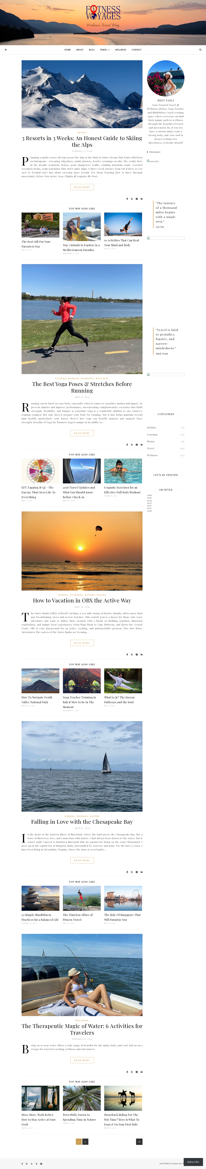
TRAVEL (103, 49)
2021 (149, 507)
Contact (137, 49)
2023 (149, 502)
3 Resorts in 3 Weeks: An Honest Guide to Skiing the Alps (82, 141)
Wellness (102, 378)
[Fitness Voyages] (103, 22)
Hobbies (73, 378)
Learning (87, 378)
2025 (149, 497)
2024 (149, 500)
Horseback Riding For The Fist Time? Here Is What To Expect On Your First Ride (121, 1119)
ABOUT (80, 49)
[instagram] (27, 1163)
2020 (149, 510)
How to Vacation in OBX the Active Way (82, 600)
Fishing (63, 595)
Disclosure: (155, 152)
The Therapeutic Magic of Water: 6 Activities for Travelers (82, 1029)
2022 (149, 505)
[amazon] (37, 1163)
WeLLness (120, 49)
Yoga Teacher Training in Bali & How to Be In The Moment (79, 702)
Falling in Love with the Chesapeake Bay (82, 821)
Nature (90, 595)
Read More (82, 187)
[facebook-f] (22, 1163)
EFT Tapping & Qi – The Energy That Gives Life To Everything (38, 492)
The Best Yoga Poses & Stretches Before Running (82, 387)
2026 (149, 495)
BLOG (92, 49)
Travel (82, 132)
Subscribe (193, 1161)
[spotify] (41, 1163)
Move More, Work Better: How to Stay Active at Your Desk (39, 1119)
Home (68, 49)
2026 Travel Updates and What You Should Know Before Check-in (79, 492)
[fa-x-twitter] (32, 1163)
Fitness (60, 378)
